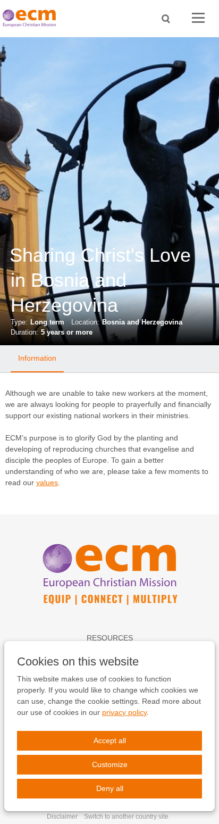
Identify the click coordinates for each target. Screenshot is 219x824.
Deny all (109, 788)
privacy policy (124, 712)
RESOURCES (110, 638)
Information (37, 358)
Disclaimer (62, 816)
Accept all (110, 740)
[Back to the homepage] (31, 18)
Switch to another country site (126, 816)
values (47, 482)
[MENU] (198, 18)
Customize (110, 764)
